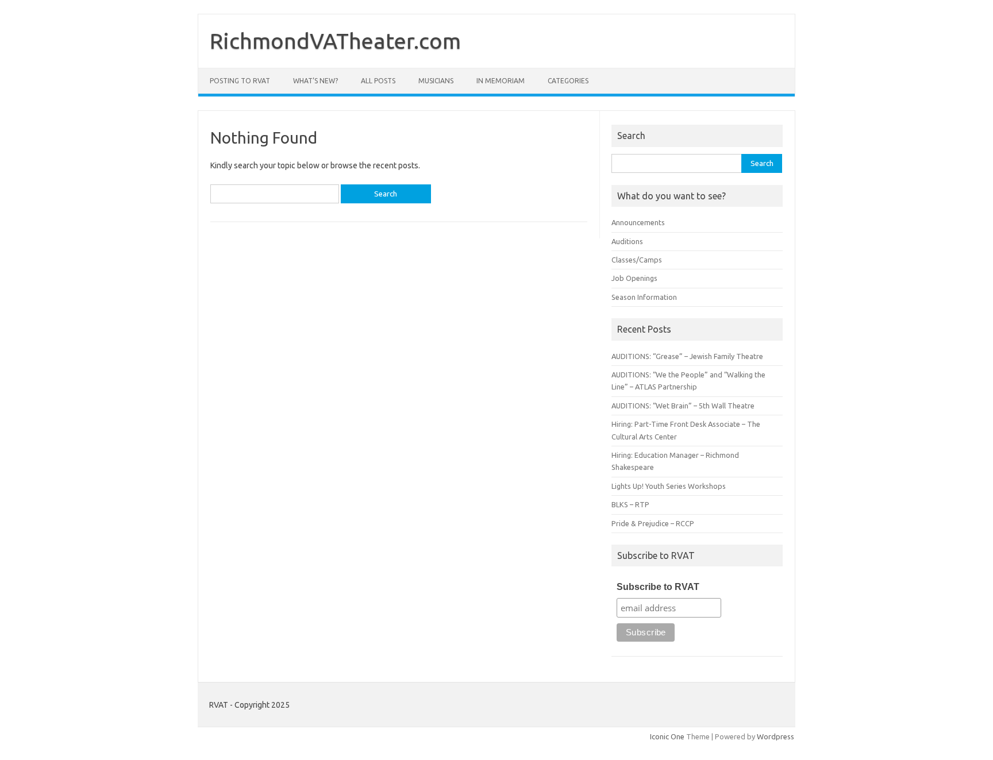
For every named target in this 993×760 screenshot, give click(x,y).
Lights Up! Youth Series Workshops (668, 486)
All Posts (378, 80)
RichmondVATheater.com (335, 41)
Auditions (627, 241)
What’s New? (315, 80)
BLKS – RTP (630, 504)
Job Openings (634, 278)
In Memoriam (500, 80)
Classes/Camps (636, 260)
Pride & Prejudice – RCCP (652, 523)
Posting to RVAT (240, 80)
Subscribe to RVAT (658, 587)
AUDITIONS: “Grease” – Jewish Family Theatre (687, 356)
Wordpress (775, 736)
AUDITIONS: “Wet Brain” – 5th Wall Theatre (683, 406)
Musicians (435, 80)
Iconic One (667, 736)
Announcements (638, 222)
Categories (568, 80)
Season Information (644, 297)
